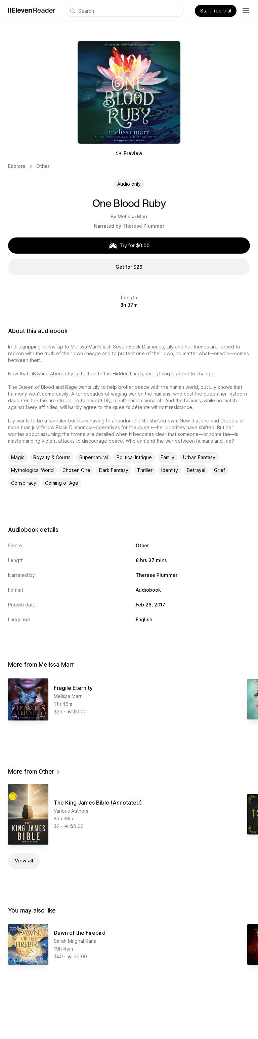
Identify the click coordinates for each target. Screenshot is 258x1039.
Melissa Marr (132, 216)
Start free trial (215, 10)
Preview (133, 153)
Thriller (145, 470)
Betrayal (196, 470)
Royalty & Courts (52, 457)
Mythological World (32, 470)
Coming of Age (61, 483)
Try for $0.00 (134, 245)
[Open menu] (246, 10)
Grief (219, 470)
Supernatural (93, 457)
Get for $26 (129, 267)
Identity (169, 470)
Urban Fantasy (199, 457)
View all (24, 860)
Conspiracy (23, 483)
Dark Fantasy (113, 470)
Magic (18, 457)
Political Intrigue (134, 457)
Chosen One (76, 470)
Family (167, 457)
